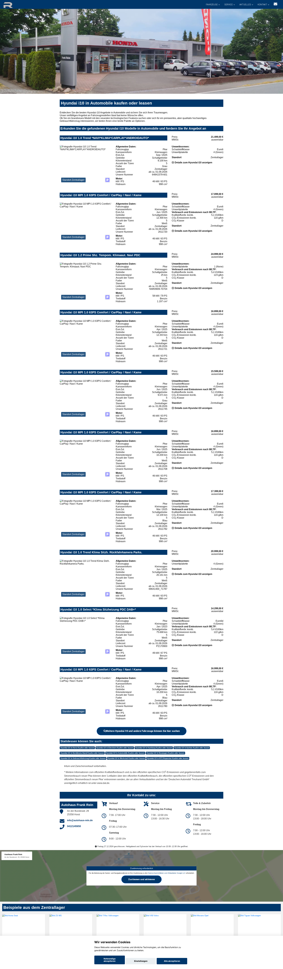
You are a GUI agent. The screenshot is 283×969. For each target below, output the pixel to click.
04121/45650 (74, 826)
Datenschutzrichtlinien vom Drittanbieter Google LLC (166, 873)
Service (228, 4)
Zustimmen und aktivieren (141, 879)
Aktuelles (245, 4)
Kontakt (262, 4)
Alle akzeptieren (172, 961)
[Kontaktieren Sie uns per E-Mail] (275, 4)
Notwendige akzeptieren (110, 960)
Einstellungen (140, 961)
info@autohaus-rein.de (80, 820)
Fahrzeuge (212, 4)
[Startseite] (11, 5)
